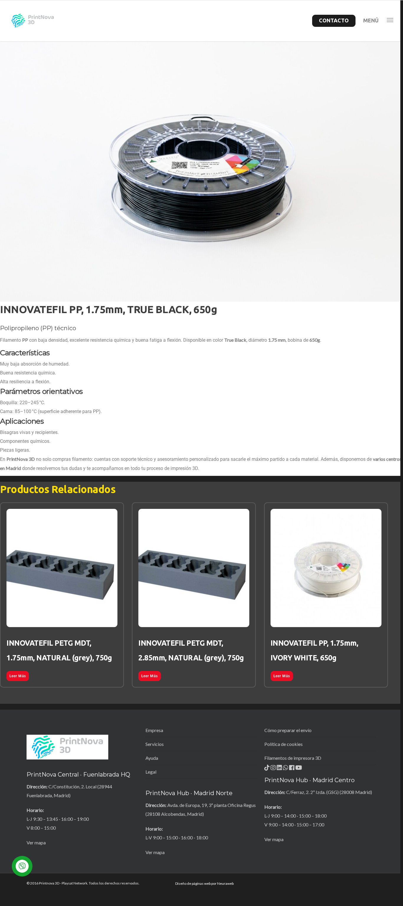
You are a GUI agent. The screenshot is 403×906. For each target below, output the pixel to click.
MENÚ (371, 20)
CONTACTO (334, 20)
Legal (150, 772)
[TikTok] (267, 769)
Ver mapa (36, 842)
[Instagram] (274, 769)
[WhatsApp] (286, 769)
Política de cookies (283, 744)
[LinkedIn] (280, 769)
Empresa (154, 730)
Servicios (154, 744)
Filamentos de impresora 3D (292, 758)
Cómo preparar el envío (288, 730)
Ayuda (151, 758)
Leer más (17, 676)
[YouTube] (298, 769)
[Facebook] (292, 769)
